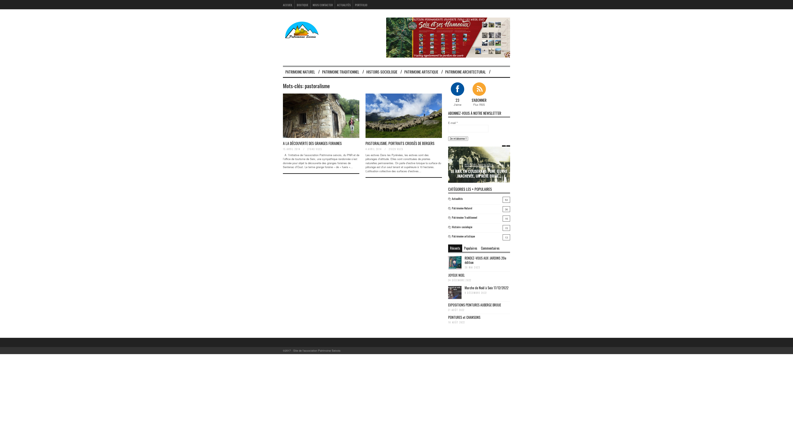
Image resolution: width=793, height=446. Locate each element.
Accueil (287, 5)
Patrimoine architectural (465, 72)
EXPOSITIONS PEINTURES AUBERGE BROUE (474, 304)
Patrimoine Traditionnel (340, 72)
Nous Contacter (323, 5)
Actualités (344, 5)
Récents (455, 248)
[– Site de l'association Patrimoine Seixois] (302, 35)
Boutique (302, 5)
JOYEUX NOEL (456, 275)
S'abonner (479, 100)
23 (457, 100)
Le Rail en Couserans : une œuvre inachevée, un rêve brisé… (479, 173)
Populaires (470, 248)
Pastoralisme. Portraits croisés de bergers (400, 143)
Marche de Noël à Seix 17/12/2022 (486, 287)
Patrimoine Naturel (300, 72)
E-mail (453, 123)
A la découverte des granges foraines (312, 143)
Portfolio (361, 5)
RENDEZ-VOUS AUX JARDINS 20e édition (485, 260)
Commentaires (490, 248)
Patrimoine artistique (421, 72)
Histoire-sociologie (381, 72)
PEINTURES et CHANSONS (464, 317)
